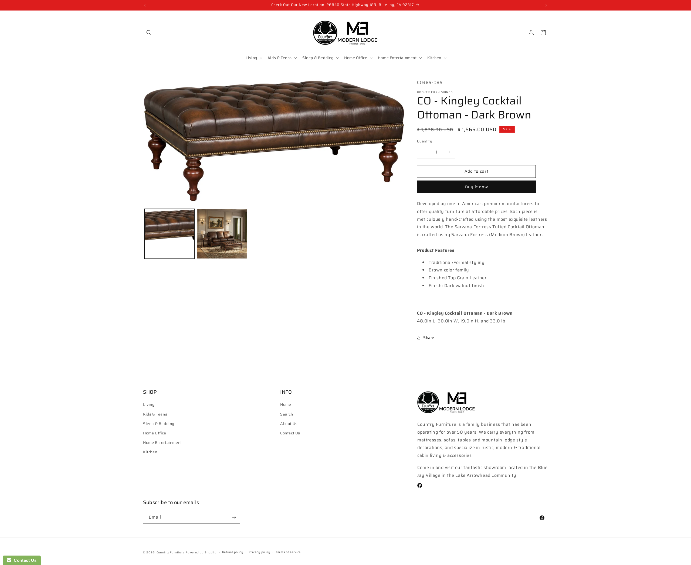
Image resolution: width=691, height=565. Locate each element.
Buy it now (476, 187)
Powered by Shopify (201, 552)
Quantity (424, 141)
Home (285, 405)
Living (149, 405)
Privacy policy (259, 552)
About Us (288, 424)
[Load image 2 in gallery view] (222, 234)
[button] (149, 33)
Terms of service (288, 552)
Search (286, 414)
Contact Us (290, 433)
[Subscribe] (234, 517)
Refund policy (232, 552)
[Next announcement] (546, 5)
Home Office (154, 433)
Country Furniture (171, 552)
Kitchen (150, 452)
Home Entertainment (162, 442)
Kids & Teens (155, 414)
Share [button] (428, 338)
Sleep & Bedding (158, 424)
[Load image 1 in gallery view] (169, 234)
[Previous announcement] (145, 5)
